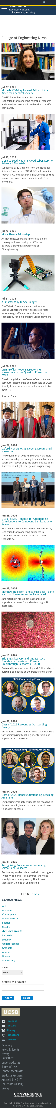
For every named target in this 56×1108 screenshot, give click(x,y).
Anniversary (8, 960)
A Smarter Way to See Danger (19, 302)
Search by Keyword (14, 982)
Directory (6, 1045)
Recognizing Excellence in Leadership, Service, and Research (23, 867)
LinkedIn (11, 1039)
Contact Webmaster (12, 1071)
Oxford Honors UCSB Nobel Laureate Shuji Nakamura (26, 450)
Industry (6, 939)
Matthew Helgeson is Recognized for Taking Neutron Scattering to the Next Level (27, 593)
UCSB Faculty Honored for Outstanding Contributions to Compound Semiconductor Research (27, 521)
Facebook (11, 1021)
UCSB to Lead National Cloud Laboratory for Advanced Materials (27, 162)
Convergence (9, 914)
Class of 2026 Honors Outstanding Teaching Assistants (27, 796)
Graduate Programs (12, 1075)
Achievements (12, 931)
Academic (7, 910)
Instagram (12, 1034)
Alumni (6, 952)
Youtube (11, 1025)
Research (7, 935)
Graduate (7, 948)
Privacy (5, 1054)
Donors (6, 956)
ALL (4, 906)
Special (6, 922)
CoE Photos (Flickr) (12, 1084)
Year (5, 967)
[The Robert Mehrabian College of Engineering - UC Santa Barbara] (22, 12)
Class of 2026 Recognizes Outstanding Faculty (24, 726)
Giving (5, 1088)
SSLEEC (6, 926)
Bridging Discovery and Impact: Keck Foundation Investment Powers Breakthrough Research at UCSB (23, 661)
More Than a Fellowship (15, 234)
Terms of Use (9, 1066)
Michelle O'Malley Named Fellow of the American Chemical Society (24, 92)
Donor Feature (10, 918)
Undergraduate (10, 943)
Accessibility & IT (11, 1079)
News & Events (10, 1049)
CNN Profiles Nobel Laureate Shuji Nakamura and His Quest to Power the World (24, 372)
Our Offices (7, 1058)
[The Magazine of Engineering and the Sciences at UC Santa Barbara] (28, 1096)
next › (35, 894)
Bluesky (10, 1030)
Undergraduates (10, 1062)
